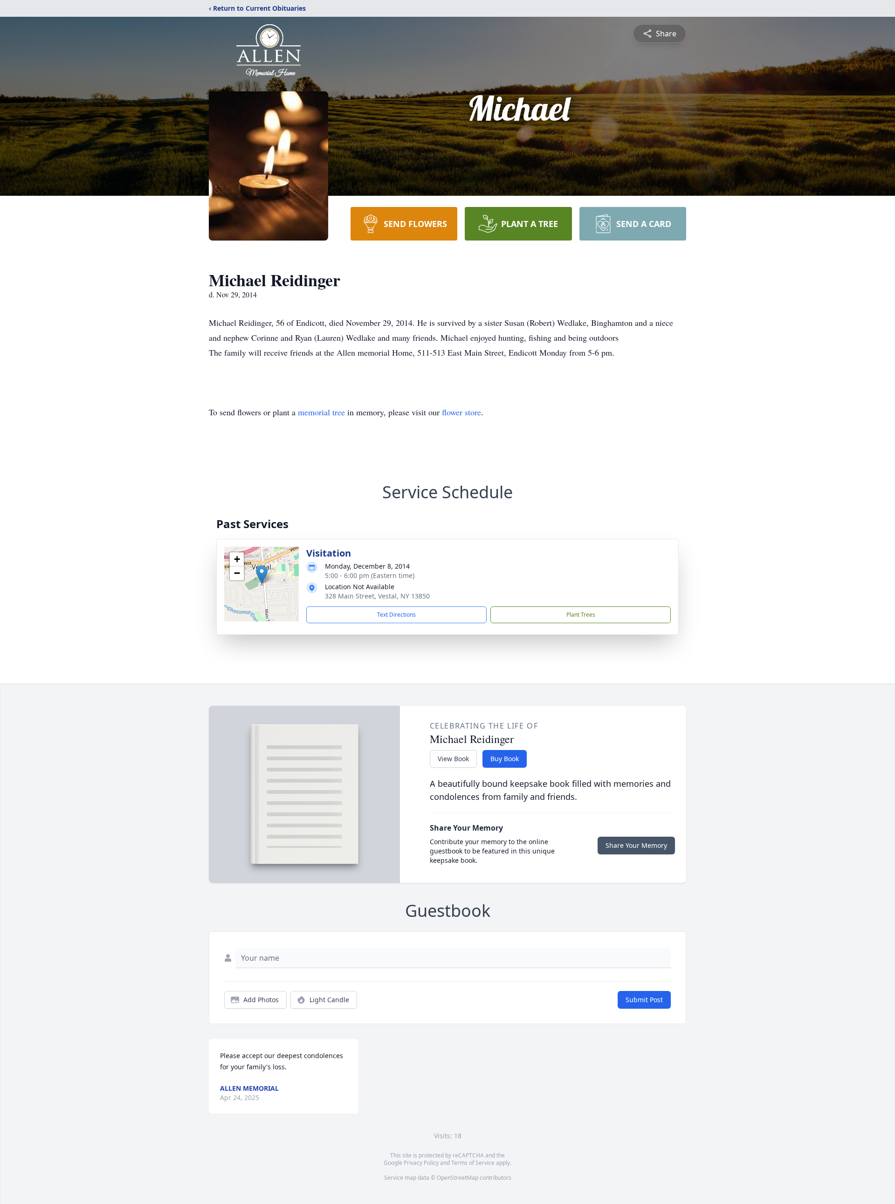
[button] (262, 574)
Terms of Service (473, 1163)
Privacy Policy (421, 1163)
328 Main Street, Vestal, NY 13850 (377, 596)
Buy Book (504, 758)
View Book (453, 758)
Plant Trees (580, 615)
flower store (461, 412)
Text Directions (396, 615)
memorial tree (321, 412)
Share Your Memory (636, 845)
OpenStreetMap (457, 1178)
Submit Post (644, 999)
